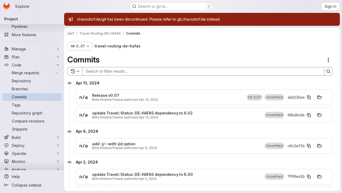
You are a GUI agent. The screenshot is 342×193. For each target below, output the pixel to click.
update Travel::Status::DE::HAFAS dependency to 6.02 (142, 113)
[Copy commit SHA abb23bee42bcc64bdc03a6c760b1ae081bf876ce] (309, 97)
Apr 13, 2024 (148, 100)
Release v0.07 (105, 95)
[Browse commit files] (319, 97)
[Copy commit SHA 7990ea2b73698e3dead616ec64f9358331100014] (309, 176)
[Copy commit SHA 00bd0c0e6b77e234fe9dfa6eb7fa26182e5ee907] (309, 115)
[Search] (328, 71)
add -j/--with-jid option (113, 144)
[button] (274, 97)
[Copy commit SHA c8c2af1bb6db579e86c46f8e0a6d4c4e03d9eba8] (309, 146)
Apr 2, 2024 (148, 179)
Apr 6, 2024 (148, 148)
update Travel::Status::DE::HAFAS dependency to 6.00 (142, 174)
